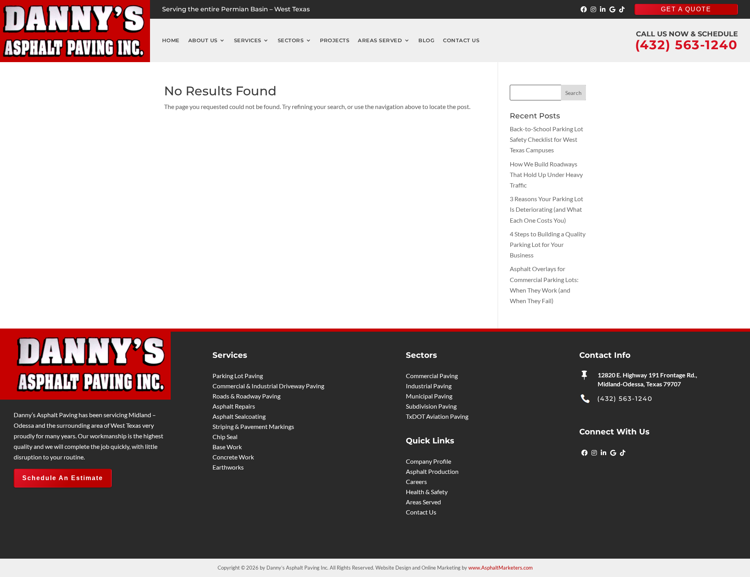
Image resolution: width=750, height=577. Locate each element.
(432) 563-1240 (625, 398)
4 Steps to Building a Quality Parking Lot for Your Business (548, 244)
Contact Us (461, 40)
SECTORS (291, 40)
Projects (334, 40)
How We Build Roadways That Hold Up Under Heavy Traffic (546, 174)
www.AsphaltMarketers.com (500, 567)
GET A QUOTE (686, 9)
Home (171, 40)
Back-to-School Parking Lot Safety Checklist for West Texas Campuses (546, 139)
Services (247, 40)
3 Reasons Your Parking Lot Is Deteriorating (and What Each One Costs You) (546, 209)
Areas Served (380, 40)
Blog (426, 40)
